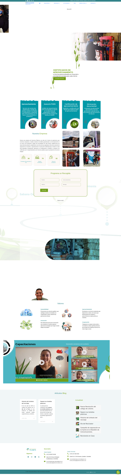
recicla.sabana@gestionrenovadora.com (54, 462)
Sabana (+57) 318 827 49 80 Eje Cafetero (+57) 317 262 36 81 (82, 0)
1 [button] (58, 93)
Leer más (24, 418)
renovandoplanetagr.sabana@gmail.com (54, 461)
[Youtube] (27, 0)
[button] (60, 89)
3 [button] (62, 93)
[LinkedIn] (29, 0)
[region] (60, 50)
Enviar (44, 190)
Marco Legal (82, 3)
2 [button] (60, 93)
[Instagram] (31, 0)
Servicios (56, 3)
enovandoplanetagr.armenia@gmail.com (78, 459)
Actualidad (66, 3)
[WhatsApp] (33, 0)
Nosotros (46, 3)
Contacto (93, 3)
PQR (75, 3)
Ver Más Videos (42, 380)
